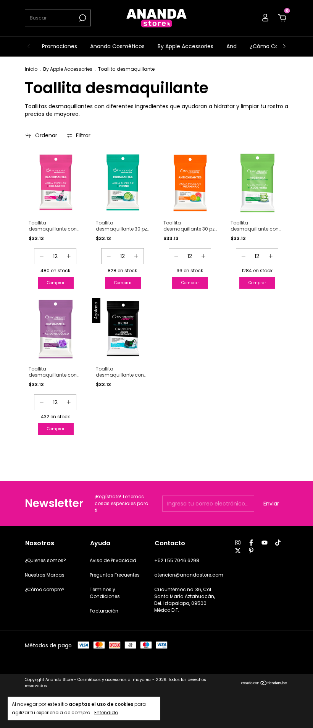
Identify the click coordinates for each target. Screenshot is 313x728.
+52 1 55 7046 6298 (176, 560)
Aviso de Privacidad (113, 560)
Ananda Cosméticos (117, 46)
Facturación (104, 611)
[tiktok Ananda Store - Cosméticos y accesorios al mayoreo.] (278, 542)
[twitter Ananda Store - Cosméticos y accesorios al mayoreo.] (238, 550)
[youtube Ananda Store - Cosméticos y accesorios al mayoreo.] (264, 542)
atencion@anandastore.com (188, 575)
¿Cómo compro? (45, 589)
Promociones (59, 46)
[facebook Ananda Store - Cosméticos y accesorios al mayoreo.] (251, 542)
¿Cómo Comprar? (274, 46)
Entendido (106, 712)
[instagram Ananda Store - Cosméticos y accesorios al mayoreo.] (238, 542)
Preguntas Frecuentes (115, 575)
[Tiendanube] (264, 683)
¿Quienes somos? (45, 560)
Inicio (31, 69)
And (231, 46)
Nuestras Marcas (45, 575)
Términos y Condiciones (105, 593)
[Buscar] (82, 18)
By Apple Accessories (185, 46)
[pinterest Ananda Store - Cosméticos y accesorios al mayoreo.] (251, 550)
